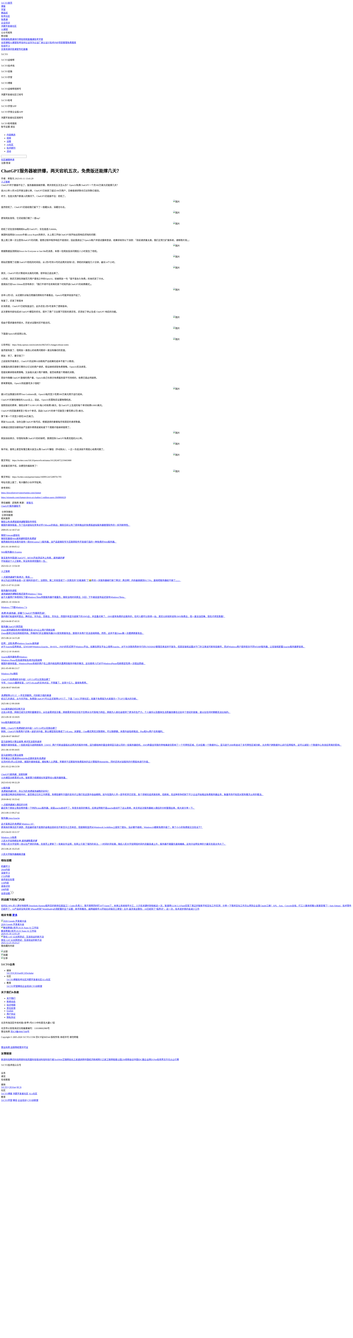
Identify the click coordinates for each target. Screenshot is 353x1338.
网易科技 (23, 1059)
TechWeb (58, 1059)
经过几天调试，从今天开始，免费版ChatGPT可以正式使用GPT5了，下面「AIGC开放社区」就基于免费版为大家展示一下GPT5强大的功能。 (69, 699)
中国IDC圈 (139, 1059)
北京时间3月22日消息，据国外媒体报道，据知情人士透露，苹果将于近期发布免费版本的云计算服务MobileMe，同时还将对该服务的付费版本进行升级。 (75, 762)
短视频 (24, 39)
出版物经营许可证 (19, 1047)
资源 (8, 49)
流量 (23, 854)
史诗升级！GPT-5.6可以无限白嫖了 (25, 679)
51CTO (10, 973)
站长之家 (73, 1059)
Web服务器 (6, 552)
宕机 (14, 722)
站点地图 (11, 1005)
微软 (3, 535)
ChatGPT (5, 506)
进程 (14, 590)
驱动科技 (40, 1059)
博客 (3, 6)
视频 (9, 138)
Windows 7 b (21, 607)
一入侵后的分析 (14, 805)
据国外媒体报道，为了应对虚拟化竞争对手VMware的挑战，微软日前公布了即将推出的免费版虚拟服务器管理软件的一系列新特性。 (65, 525)
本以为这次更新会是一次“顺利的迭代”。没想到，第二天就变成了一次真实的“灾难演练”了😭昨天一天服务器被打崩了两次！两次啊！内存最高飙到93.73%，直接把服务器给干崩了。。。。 (91, 580)
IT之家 (103, 1059)
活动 (9, 151)
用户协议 (11, 1014)
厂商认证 (43, 42)
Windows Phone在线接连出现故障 (21, 660)
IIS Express (17, 552)
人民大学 (5, 854)
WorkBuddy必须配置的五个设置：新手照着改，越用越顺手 (70, 909)
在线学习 (5, 46)
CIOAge (17, 973)
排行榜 (17, 39)
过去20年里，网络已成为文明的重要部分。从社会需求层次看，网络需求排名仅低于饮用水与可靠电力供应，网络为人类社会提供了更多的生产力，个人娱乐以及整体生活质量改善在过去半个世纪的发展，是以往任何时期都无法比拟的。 (116, 712)
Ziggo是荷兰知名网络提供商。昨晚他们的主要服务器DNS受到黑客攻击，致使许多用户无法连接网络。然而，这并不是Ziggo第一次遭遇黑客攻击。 (72, 633)
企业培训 (5, 23)
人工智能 (5, 571)
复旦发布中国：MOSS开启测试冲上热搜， (32, 558)
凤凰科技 (32, 1059)
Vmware (9, 535)
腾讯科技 (14, 1059)
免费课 (4, 19)
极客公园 (117, 1059)
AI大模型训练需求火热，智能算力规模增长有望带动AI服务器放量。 (34, 778)
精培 (20, 986)
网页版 (19, 626)
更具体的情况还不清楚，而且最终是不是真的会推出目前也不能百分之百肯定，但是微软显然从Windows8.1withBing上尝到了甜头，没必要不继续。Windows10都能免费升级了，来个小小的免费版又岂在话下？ (102, 827)
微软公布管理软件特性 (18, 522)
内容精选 (11, 135)
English (10, 1011)
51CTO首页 (6, 3)
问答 (12, 49)
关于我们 (11, 998)
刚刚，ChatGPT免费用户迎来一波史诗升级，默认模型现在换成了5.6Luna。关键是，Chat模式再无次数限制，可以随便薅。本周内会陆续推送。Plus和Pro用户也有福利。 (83, 731)
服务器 (13, 506)
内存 (10, 590)
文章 (3, 49)
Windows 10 (6, 837)
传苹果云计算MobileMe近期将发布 (23, 758)
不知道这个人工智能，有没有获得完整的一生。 (24, 561)
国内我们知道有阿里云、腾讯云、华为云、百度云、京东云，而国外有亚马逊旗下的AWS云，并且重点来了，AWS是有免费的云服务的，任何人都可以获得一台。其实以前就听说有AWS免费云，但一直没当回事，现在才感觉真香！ (113, 616)
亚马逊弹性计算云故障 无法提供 (21, 741)
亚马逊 (4, 755)
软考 (19, 42)
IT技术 (51, 42)
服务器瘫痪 (15, 854)
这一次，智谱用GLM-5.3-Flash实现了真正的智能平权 (181, 906)
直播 (25, 49)
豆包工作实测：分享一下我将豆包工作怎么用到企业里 (233, 906)
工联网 (109, 1059)
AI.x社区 (46, 979)
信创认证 (25, 42)
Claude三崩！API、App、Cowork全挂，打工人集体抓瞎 (287, 906)
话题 (9, 141)
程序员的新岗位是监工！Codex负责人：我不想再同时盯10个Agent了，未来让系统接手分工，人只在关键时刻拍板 (100, 906)
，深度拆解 (14, 774)
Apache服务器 (7, 657)
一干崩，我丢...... (17, 577)
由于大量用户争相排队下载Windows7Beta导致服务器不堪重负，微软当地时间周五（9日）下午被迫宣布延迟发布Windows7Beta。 (63, 597)
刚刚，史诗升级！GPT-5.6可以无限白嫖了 (29, 728)
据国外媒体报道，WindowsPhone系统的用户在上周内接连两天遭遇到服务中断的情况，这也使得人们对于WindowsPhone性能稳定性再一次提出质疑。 (73, 663)
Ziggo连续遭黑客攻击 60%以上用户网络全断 (28, 630)
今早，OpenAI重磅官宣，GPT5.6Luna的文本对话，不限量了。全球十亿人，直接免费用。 (44, 683)
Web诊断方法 (13, 709)
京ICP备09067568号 (19, 1031)
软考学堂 (38, 39)
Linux (10, 818)
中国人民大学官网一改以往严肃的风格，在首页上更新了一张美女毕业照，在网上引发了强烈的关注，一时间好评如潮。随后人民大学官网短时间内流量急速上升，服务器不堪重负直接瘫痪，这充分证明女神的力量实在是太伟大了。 (113, 844)
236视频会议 (128, 1059)
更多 (15, 915)
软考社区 (5, 16)
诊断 (18, 722)
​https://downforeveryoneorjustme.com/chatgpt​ (21, 493)
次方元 (167, 1059)
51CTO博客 (12, 979)
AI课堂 (4, 29)
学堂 (3, 9)
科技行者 (49, 1059)
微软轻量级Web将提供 (18, 538)
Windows (23, 657)
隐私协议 (11, 1017)
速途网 (81, 1059)
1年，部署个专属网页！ (23, 613)
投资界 (160, 1059)
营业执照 (5, 1047)
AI (2, 788)
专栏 (21, 49)
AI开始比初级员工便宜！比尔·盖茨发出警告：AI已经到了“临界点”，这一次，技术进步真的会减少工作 (149, 909)
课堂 (16, 49)
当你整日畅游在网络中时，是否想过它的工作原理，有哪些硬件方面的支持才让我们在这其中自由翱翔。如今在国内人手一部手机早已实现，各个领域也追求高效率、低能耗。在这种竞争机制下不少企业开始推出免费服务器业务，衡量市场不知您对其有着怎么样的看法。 (132, 794)
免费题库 (71, 42)
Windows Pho (7, 674)
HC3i (23, 973)
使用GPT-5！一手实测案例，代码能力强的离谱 (26, 695)
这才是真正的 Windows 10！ (18, 824)
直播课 (31, 39)
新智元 (29, 503)
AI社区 (10, 145)
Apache (16, 818)
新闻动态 (11, 1001)
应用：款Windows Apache (20, 643)
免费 (16, 657)
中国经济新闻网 (92, 1059)
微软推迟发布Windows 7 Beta (21, 594)
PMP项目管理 (60, 42)
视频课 (4, 39)
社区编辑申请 (7, 160)
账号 (18, 506)
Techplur (30, 973)
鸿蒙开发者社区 (9, 26)
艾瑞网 (65, 1059)
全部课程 (5, 42)
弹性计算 (12, 755)
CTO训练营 (36, 986)
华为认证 (34, 42)
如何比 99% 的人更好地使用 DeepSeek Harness (23, 906)
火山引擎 (174, 1059)
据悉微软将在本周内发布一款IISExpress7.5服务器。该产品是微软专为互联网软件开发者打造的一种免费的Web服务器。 (59, 542)
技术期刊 (11, 148)
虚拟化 (16, 535)
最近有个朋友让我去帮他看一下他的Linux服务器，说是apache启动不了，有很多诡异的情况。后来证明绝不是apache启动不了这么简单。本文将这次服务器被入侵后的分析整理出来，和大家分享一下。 (98, 808)
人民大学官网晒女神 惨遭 (19, 841)
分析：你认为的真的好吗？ (25, 791)
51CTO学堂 (12, 986)
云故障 (20, 755)
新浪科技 (5, 1059)
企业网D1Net (150, 1059)
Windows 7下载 (8, 607)
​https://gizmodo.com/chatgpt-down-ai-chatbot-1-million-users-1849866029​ (33, 497)
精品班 (4, 13)
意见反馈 (11, 1008)
